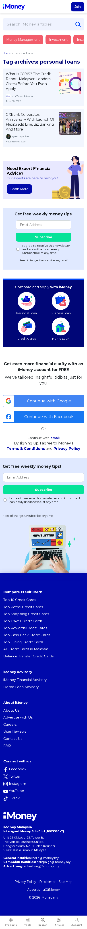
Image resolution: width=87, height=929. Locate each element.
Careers (10, 724)
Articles (59, 925)
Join (78, 7)
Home (6, 53)
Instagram (17, 783)
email (55, 438)
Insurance (23, 56)
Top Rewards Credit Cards (25, 628)
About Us (11, 710)
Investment (58, 40)
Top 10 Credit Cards (19, 600)
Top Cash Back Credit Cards (26, 635)
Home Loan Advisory (21, 687)
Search (42, 925)
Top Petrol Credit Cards (23, 607)
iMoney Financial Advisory (25, 680)
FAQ (7, 745)
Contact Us (12, 738)
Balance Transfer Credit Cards (28, 656)
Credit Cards (26, 338)
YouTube (16, 791)
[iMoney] (14, 7)
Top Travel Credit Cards (22, 621)
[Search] (78, 24)
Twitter (15, 776)
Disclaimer (47, 882)
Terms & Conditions (26, 448)
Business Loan (60, 313)
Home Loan (60, 338)
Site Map (65, 882)
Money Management (23, 40)
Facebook (17, 769)
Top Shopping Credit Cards (26, 614)
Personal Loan (26, 313)
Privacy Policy (67, 448)
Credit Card (24, 44)
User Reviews (14, 731)
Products (11, 925)
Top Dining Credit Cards (23, 642)
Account (76, 925)
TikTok (14, 798)
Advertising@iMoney (43, 890)
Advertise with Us (18, 717)
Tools (27, 925)
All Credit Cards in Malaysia (25, 649)
